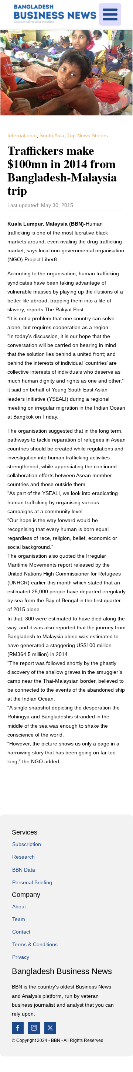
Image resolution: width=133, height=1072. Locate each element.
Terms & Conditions (35, 944)
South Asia (52, 135)
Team (18, 919)
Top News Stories (87, 135)
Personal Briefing (32, 882)
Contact (21, 932)
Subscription (26, 844)
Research (23, 857)
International (22, 135)
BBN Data (23, 870)
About (19, 906)
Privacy (20, 957)
